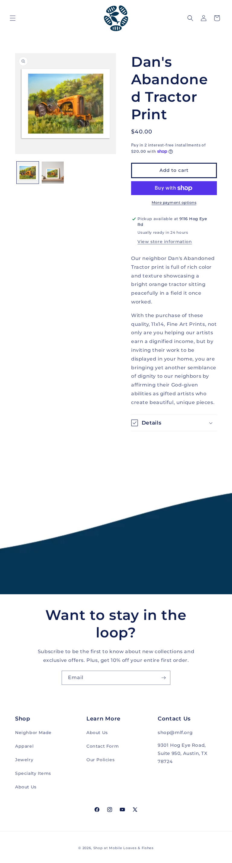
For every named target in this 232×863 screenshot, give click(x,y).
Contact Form (102, 746)
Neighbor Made (33, 732)
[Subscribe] (163, 678)
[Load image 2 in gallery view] (53, 173)
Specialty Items (33, 773)
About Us (26, 787)
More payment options (174, 202)
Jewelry (24, 759)
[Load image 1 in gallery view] (28, 173)
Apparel (24, 746)
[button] (12, 18)
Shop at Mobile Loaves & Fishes (123, 848)
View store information (164, 241)
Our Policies (100, 759)
